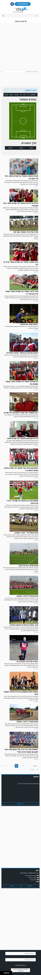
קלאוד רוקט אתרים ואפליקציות (18, 970)
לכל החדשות (20, 804)
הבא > (32, 769)
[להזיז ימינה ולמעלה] (2, 972)
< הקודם (35, 766)
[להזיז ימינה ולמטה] (2, 973)
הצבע (12, 886)
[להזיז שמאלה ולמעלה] (1, 972)
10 (37, 769)
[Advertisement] (20, 46)
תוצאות (30, 886)
